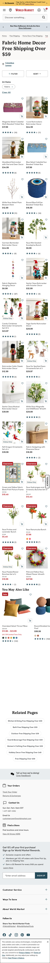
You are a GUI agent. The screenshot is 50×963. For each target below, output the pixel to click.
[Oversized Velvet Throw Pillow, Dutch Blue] (16, 638)
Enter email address (15, 875)
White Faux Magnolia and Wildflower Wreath (36, 407)
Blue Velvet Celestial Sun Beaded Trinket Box (36, 163)
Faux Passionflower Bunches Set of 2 (10, 572)
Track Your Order (10, 792)
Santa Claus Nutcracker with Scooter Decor (36, 284)
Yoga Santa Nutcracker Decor (36, 324)
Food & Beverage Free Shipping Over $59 (25, 739)
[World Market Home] (24, 10)
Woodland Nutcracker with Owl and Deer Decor (13, 163)
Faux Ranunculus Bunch (36, 529)
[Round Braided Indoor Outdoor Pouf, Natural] (35, 636)
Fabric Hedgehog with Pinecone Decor (35, 447)
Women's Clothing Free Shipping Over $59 (25, 746)
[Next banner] (47, 3)
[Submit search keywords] (43, 17)
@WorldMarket (9, 926)
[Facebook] (4, 934)
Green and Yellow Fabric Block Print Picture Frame (13, 488)
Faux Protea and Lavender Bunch (9, 530)
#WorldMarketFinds (25, 926)
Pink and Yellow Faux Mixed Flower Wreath (35, 572)
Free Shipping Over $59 (25, 758)
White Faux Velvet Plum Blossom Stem (12, 203)
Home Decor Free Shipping (32, 36)
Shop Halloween (25, 28)
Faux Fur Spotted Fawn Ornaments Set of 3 (35, 367)
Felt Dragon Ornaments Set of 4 (12, 447)
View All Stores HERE (11, 834)
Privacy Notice (24, 953)
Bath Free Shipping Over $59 (25, 727)
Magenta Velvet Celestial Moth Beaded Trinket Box (13, 122)
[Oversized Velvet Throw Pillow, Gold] (11, 638)
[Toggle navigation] (4, 10)
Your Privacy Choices (16, 958)
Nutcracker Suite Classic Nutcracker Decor (12, 367)
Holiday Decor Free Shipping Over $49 (25, 752)
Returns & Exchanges (12, 796)
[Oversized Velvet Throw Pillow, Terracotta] (8, 638)
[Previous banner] (3, 3)
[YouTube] (28, 934)
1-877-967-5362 (9, 811)
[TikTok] (10, 934)
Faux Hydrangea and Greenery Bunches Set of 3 (36, 489)
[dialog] (25, 951)
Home (4, 36)
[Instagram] (16, 934)
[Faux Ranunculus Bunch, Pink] (30, 539)
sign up (41, 875)
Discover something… (15, 17)
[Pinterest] (22, 934)
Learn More (29, 4)
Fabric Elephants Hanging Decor (9, 284)
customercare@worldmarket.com (17, 818)
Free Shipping (15, 36)
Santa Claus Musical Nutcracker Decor (10, 407)
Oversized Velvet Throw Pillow (14, 626)
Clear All (6, 92)
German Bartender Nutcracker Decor (10, 243)
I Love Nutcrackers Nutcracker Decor (34, 122)
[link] (45, 10)
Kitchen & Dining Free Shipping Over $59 (25, 720)
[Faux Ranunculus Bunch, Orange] (27, 539)
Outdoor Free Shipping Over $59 (25, 733)
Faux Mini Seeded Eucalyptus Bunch (33, 243)
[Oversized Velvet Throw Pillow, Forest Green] (3, 638)
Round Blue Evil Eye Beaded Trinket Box (34, 203)
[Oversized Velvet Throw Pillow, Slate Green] (6, 638)
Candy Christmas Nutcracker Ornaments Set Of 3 (12, 325)
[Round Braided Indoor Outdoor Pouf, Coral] (38, 636)
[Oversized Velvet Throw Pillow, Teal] (14, 638)
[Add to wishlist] (22, 99)
